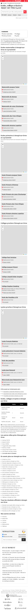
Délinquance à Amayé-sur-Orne (10, 482)
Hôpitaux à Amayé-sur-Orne (9, 497)
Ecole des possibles (8, 360)
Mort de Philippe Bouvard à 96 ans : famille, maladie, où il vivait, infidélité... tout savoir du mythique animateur (13, 579)
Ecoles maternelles (7, 34)
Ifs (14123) (5, 281)
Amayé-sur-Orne (6, 459)
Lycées (17, 36)
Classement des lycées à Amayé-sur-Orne (12, 465)
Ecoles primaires (7, 36)
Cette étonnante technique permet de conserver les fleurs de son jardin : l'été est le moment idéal (14, 572)
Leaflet (25, 84)
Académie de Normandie (14, 3)
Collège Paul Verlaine (9, 257)
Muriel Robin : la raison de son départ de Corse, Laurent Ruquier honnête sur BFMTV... (12, 566)
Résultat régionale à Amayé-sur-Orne (11, 463)
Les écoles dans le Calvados (9, 453)
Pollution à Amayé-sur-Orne (9, 484)
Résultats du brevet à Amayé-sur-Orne (12, 509)
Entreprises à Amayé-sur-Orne (9, 493)
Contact (13, 590)
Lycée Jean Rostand (8, 370)
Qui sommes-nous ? (7, 590)
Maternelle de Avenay (9, 97)
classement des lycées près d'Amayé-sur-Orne (15, 393)
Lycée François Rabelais (10, 341)
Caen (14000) (6, 375)
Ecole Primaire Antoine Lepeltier (13, 213)
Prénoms (4, 516)
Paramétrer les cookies (16, 591)
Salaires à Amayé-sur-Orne (9, 470)
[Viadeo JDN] (20, 605)
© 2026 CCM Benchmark (21, 592)
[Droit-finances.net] (20, 602)
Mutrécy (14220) (6, 447)
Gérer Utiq (24, 591)
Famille (5, 534)
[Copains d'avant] (7, 605)
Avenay (9, 15)
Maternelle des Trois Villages (11, 116)
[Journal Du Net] (20, 599)
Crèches (4, 520)
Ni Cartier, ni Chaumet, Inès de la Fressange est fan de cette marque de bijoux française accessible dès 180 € (13, 559)
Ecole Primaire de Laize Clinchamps (14, 194)
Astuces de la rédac (7, 536)
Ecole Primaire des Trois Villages (13, 204)
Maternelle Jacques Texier (10, 87)
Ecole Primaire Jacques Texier (12, 175)
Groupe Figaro (12, 592)
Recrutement (22, 590)
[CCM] (7, 599)
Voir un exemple (22, 534)
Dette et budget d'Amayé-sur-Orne (11, 476)
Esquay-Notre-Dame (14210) (10, 130)
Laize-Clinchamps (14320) (9, 111)
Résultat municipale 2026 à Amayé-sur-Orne (13, 505)
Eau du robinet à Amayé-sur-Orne (10, 461)
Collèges (18, 34)
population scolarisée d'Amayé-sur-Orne (13, 391)
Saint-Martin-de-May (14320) (9, 451)
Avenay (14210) (7, 101)
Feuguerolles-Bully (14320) (9, 120)
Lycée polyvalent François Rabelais (13, 351)
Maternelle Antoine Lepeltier (12, 125)
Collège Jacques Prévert (10, 267)
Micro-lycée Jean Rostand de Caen (13, 380)
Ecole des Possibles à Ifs (10, 297)
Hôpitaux (4, 526)
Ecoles (5, 3)
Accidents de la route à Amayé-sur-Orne (12, 480)
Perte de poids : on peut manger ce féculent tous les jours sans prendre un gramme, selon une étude (13, 552)
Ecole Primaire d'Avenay (10, 185)
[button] (3, 57)
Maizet (14, 15)
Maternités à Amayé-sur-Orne (9, 467)
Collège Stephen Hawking (10, 286)
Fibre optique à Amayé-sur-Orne (10, 489)
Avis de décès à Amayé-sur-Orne (10, 472)
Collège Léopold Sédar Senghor (12, 277)
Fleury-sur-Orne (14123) (9, 292)
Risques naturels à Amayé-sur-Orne (11, 486)
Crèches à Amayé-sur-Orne (9, 468)
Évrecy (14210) (6, 262)
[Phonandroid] (20, 608)
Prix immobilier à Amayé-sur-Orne (10, 495)
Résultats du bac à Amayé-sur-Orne (11, 507)
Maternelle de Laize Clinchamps (13, 106)
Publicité (17, 590)
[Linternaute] (7, 602)
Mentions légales (5, 592)
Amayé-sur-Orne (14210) (9, 92)
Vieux (19, 15)
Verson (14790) (7, 272)
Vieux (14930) (5, 444)
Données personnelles (6, 591)
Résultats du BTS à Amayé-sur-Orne (11, 511)
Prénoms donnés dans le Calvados (10, 491)
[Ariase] (7, 608)
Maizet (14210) (5, 442)
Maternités (5, 518)
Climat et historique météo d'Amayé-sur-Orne (13, 478)
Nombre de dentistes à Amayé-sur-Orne (12, 487)
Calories (4, 522)
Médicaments (5, 524)
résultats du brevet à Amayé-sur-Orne (13, 395)
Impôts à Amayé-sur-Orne (8, 474)
